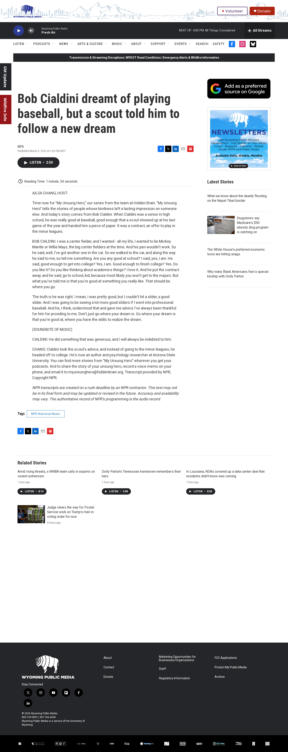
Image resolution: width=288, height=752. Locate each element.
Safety (219, 44)
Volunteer (234, 10)
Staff (162, 668)
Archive (220, 676)
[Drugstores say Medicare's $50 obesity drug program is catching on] (221, 225)
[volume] (31, 30)
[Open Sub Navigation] (27, 44)
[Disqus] (144, 585)
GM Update (5, 76)
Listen (18, 44)
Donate (264, 11)
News (63, 44)
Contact (109, 667)
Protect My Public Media (231, 667)
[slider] (38, 30)
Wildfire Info (5, 109)
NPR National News (45, 414)
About (136, 44)
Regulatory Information (174, 678)
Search (202, 44)
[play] (18, 30)
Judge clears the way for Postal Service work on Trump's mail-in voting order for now (70, 512)
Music (117, 44)
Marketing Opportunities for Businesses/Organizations (177, 658)
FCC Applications (226, 657)
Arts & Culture (90, 44)
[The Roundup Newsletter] (238, 138)
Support (158, 44)
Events (181, 44)
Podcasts (41, 44)
